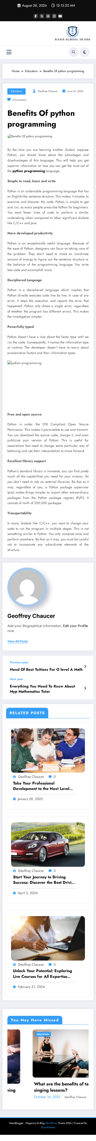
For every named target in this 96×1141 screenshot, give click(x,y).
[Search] (74, 52)
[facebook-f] (35, 16)
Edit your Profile (75, 626)
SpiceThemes (48, 1127)
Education (16, 91)
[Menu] (9, 52)
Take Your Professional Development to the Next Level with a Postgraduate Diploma (41, 786)
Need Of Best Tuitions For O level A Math (46, 669)
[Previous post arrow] (85, 666)
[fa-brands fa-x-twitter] (42, 16)
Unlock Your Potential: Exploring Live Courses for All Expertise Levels (42, 973)
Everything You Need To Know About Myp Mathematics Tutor (42, 689)
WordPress (51, 1123)
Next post (16, 679)
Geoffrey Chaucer (48, 91)
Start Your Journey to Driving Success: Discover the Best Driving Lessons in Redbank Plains (44, 879)
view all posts (17, 641)
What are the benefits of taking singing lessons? (42, 1087)
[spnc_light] (85, 52)
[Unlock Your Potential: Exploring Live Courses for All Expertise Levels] (48, 938)
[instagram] (54, 16)
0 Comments (19, 100)
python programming (29, 171)
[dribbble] (48, 16)
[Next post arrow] (85, 688)
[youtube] (60, 16)
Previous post (19, 662)
